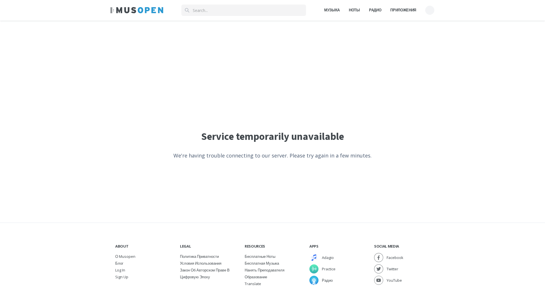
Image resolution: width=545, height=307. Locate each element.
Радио (375, 10)
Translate (253, 283)
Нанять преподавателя (264, 270)
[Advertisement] (272, 60)
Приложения (403, 10)
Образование (256, 276)
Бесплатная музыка (262, 263)
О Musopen (125, 256)
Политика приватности (199, 256)
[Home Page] (137, 10)
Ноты (354, 10)
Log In (120, 270)
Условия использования (200, 263)
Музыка (332, 10)
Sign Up (121, 276)
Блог (119, 263)
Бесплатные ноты (260, 256)
